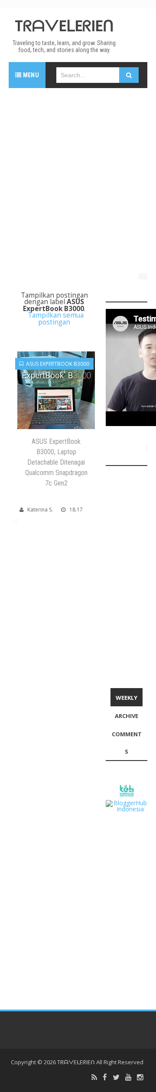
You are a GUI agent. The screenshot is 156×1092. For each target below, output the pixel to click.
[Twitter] (116, 1077)
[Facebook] (105, 1077)
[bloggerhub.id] (126, 805)
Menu (30, 75)
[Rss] (94, 1077)
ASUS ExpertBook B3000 (56, 363)
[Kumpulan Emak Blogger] (126, 790)
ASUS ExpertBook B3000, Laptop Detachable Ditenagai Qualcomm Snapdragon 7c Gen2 (56, 462)
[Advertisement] (78, 177)
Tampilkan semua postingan (56, 318)
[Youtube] (128, 1077)
